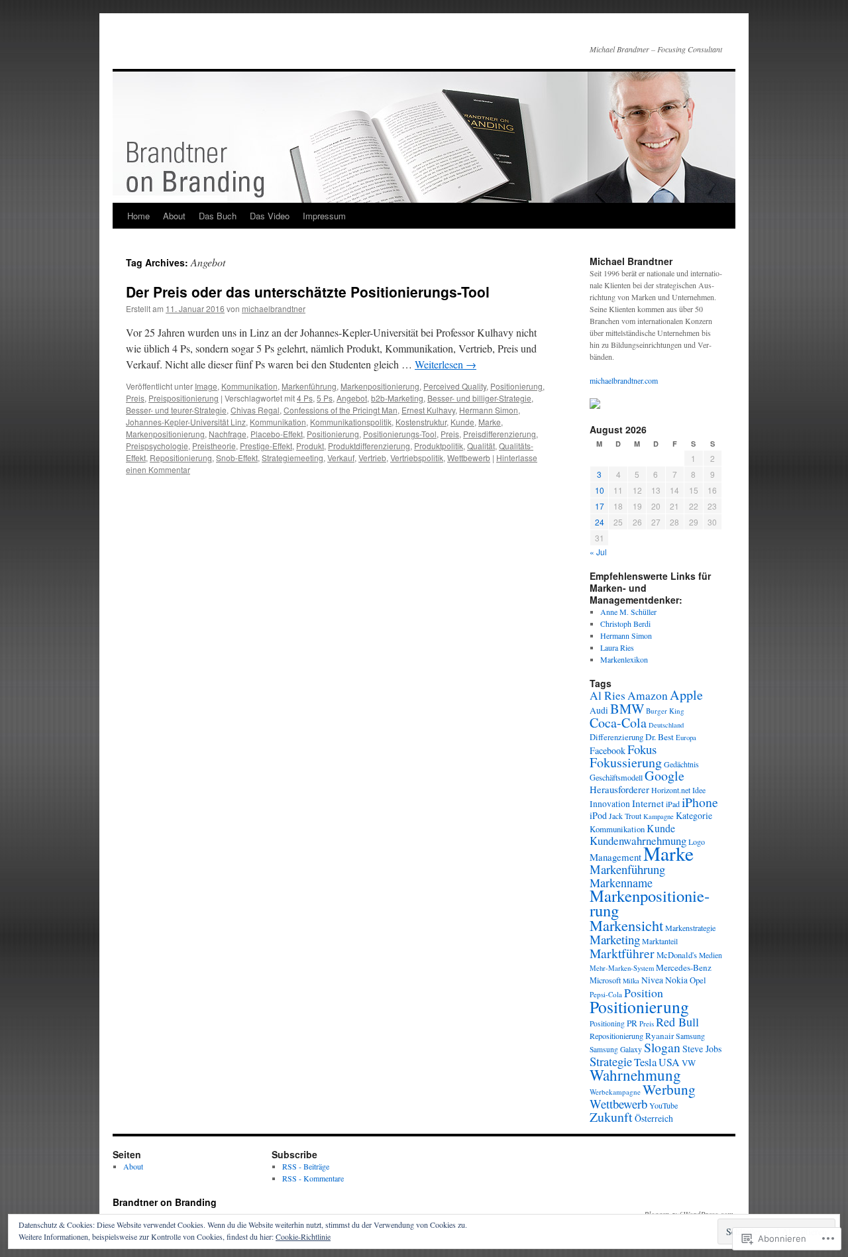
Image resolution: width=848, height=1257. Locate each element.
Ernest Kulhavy (428, 409)
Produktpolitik (438, 445)
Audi (599, 710)
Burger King (665, 711)
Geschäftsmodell (616, 777)
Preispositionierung (183, 398)
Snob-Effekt (237, 457)
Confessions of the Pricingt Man (341, 409)
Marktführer (622, 952)
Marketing (615, 939)
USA (669, 1062)
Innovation (610, 804)
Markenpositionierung (380, 386)
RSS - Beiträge (305, 1166)
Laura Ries (617, 647)
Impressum (324, 215)
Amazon (647, 695)
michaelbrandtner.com (624, 380)
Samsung (690, 1035)
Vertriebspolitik (416, 457)
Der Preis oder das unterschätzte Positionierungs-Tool (308, 291)
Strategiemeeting (292, 457)
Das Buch (218, 215)
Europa (686, 737)
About (174, 215)
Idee (699, 790)
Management (615, 856)
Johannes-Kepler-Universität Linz (186, 421)
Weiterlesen (445, 364)
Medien (710, 955)
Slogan (662, 1047)
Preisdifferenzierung (499, 433)
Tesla (645, 1061)
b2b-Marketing (397, 398)
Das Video (270, 215)
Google (664, 776)
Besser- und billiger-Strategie (479, 398)
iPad (673, 803)
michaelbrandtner (273, 308)
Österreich (654, 1118)
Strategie (611, 1061)
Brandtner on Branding (165, 1202)
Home (138, 215)
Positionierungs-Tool (400, 433)
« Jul (598, 551)
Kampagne (658, 816)
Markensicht (626, 925)
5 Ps (325, 398)
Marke (489, 421)
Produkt (310, 445)
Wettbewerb (468, 457)
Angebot (352, 398)
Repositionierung (181, 457)
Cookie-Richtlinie (303, 1236)
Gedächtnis (681, 764)
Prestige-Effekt (266, 445)
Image (206, 386)
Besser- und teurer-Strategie (176, 409)
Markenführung (309, 386)
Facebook (607, 750)
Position (643, 993)
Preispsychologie (157, 445)
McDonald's (677, 955)
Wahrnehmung (635, 1075)
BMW (627, 708)
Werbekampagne (615, 1092)
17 (599, 506)
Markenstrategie (690, 927)
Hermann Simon (488, 409)
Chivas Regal (255, 409)
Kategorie (694, 815)
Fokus (642, 749)
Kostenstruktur (421, 421)
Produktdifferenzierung (369, 445)
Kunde (462, 421)
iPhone (700, 802)
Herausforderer (619, 789)
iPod (598, 815)
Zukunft (611, 1117)
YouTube (663, 1105)
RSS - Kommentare (313, 1178)
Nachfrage (227, 433)
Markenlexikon (624, 659)
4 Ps (305, 398)
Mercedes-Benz (684, 967)
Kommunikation (249, 386)
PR (632, 1023)
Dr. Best (659, 737)
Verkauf (340, 457)
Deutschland (666, 725)
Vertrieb (372, 457)
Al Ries (607, 695)
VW (689, 1063)
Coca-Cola (618, 723)
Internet (648, 803)
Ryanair (659, 1036)
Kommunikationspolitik (351, 421)
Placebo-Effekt (276, 433)
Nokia (676, 980)
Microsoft (605, 980)
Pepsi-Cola (606, 994)
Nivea (652, 980)
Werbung (669, 1089)
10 (599, 490)
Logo (696, 841)
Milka (631, 980)
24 (599, 521)
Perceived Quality (454, 386)
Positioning (607, 1023)
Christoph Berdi (625, 623)
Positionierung (516, 386)
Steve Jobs (701, 1048)
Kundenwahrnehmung (638, 840)
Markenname (621, 883)
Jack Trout (625, 816)
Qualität (481, 445)
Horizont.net (670, 790)
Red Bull (677, 1022)
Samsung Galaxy (616, 1049)
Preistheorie (214, 445)
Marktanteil (660, 941)
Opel (698, 980)
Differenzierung (616, 737)
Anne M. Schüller (628, 611)
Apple (686, 695)
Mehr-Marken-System (622, 968)
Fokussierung (626, 762)
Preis (135, 398)
